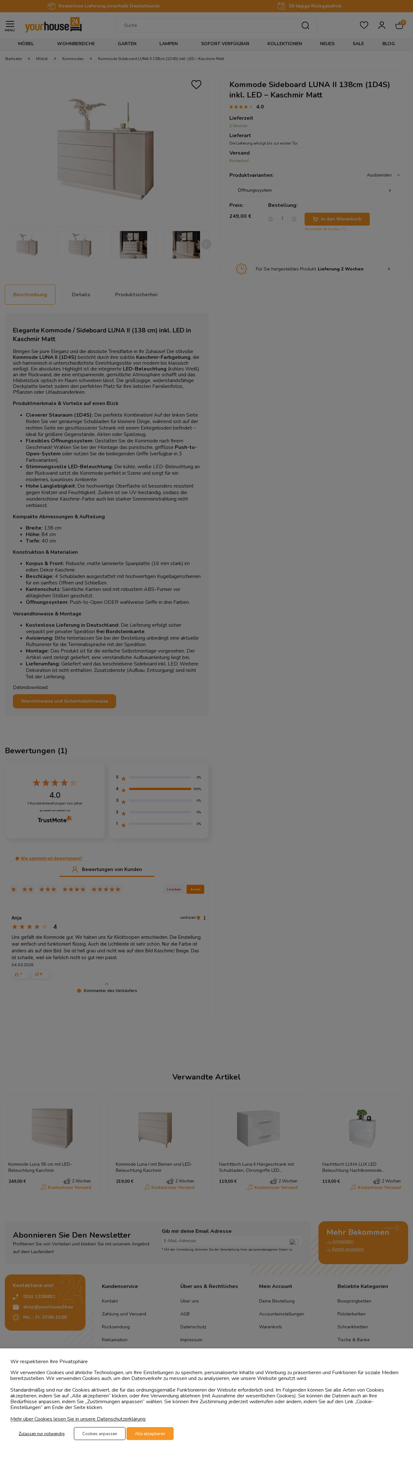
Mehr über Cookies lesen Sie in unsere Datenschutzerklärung (78, 1419)
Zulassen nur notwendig (42, 1434)
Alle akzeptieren (150, 1434)
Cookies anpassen (99, 1434)
